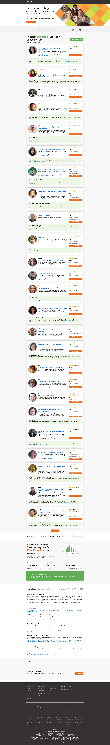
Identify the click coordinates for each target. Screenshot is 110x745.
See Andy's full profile (52, 336)
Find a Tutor (40, 688)
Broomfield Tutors (73, 651)
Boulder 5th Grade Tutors (43, 630)
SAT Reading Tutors (52, 641)
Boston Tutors (58, 717)
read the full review (68, 61)
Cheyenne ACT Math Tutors (35, 611)
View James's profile (75, 473)
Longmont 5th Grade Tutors (64, 630)
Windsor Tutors (29, 654)
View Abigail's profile (75, 199)
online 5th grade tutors (50, 673)
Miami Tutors (68, 720)
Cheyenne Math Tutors (31, 619)
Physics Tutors (39, 722)
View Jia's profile (75, 96)
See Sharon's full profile (49, 351)
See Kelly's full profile (49, 314)
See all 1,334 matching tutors (77, 39)
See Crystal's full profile (43, 76)
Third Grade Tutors (75, 640)
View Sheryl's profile (75, 387)
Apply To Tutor (54, 1)
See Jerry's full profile (59, 371)
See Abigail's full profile (45, 198)
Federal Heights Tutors (63, 653)
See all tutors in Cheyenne (52, 663)
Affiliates (50, 693)
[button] (80, 52)
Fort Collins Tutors (65, 651)
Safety (28, 695)
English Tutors (29, 724)
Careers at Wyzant (52, 688)
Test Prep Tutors (49, 722)
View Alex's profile (75, 518)
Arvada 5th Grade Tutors (64, 628)
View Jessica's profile (75, 496)
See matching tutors (31, 21)
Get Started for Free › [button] (78, 1)
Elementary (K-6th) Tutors (62, 641)
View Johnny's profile (75, 437)
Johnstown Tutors (50, 654)
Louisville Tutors (36, 654)
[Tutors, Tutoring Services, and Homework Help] (30, 2)
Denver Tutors (29, 651)
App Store (64, 689)
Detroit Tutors (68, 715)
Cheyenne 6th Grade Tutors (43, 610)
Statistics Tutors (49, 720)
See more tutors (55, 530)
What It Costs (45, 1)
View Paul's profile (75, 221)
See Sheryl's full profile (47, 387)
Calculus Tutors (29, 717)
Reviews (28, 693)
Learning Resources (41, 693)
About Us (28, 688)
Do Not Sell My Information (79, 742)
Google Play (71, 689)
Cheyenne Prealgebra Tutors (68, 610)
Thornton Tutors (44, 651)
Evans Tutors (77, 653)
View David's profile (75, 278)
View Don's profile (75, 110)
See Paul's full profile (59, 218)
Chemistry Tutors (30, 719)
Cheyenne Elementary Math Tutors (55, 610)
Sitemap (56, 742)
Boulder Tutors (41, 653)
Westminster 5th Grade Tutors (42, 628)
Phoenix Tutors (78, 717)
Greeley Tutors (47, 653)
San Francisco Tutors (79, 719)
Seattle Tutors (78, 720)
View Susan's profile (75, 155)
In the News (29, 698)
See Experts (38, 1)
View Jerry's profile (75, 373)
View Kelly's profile (75, 313)
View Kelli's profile (75, 293)
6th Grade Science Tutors (58, 640)
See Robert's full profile (48, 134)
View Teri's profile (75, 245)
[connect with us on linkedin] (42, 707)
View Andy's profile (75, 336)
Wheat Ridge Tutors (33, 653)
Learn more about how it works (70, 706)
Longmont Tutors (54, 653)
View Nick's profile (75, 401)
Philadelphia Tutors (78, 715)
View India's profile (75, 54)
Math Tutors (38, 719)
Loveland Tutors (71, 653)
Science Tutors (49, 717)
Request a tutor (41, 690)
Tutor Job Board (52, 691)
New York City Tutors (69, 722)
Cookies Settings (61, 742)
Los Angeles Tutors (69, 719)
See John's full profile (50, 458)
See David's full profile (42, 279)
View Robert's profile (75, 133)
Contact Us (29, 690)
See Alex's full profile (46, 518)
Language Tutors (39, 717)
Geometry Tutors (39, 715)
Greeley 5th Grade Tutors (53, 630)
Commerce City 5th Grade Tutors (33, 631)
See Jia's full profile (51, 96)
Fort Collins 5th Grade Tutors (75, 628)
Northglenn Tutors (51, 651)
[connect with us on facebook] (38, 707)
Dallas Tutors (58, 722)
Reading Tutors (35, 641)
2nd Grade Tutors (67, 640)
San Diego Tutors (78, 722)
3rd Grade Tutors (35, 640)
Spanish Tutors (49, 719)
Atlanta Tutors (58, 715)
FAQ (27, 691)
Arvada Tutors (58, 651)
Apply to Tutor (52, 690)
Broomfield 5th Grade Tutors (32, 630)
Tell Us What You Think (42, 696)
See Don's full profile (43, 110)
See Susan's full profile (44, 155)
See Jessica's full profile (51, 496)
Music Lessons (39, 720)
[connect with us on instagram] (40, 707)
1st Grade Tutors (50, 640)
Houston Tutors (68, 717)
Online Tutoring (41, 691)
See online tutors (79, 673)
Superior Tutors (43, 654)
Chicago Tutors (58, 720)
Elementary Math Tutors (43, 641)
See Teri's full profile (62, 240)
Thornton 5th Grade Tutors (54, 628)
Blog (39, 695)
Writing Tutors (48, 724)
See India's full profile (45, 55)
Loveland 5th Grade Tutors (75, 630)
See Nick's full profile (46, 399)
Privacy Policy (72, 742)
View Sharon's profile (75, 351)
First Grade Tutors (42, 640)
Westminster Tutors (36, 651)
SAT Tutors (29, 640)
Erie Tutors (56, 654)
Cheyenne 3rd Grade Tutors (32, 610)
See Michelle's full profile (50, 264)
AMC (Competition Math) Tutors (41, 642)
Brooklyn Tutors (59, 719)
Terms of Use (67, 742)
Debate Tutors (70, 641)
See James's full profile (46, 473)
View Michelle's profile (75, 265)
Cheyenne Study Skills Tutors (41, 619)
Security (28, 696)
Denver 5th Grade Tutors (31, 628)
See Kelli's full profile (46, 294)
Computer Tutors (30, 720)
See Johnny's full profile (51, 438)
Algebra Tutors (29, 715)
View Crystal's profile (75, 76)
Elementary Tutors (30, 722)
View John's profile (75, 458)
